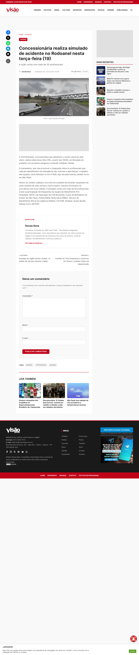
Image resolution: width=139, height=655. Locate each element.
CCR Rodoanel (41, 365)
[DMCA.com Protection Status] (31, 464)
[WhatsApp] (8, 43)
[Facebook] (8, 32)
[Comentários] (8, 61)
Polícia (101, 10)
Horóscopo (89, 10)
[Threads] (8, 54)
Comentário (27, 296)
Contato (107, 2)
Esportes (77, 10)
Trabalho (82, 443)
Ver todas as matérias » (34, 243)
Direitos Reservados (13, 457)
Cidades (37, 10)
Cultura (66, 10)
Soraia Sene (26, 72)
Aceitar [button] (132, 651)
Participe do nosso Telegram (117, 430)
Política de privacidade (123, 2)
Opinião (110, 10)
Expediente (88, 2)
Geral (57, 10)
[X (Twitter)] (8, 38)
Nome (25, 325)
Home (79, 2)
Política (47, 10)
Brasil (63, 447)
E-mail (25, 338)
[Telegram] (8, 48)
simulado (53, 365)
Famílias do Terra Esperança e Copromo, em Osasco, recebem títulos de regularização (72, 261)
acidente (29, 365)
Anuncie (98, 2)
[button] (131, 10)
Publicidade (122, 10)
